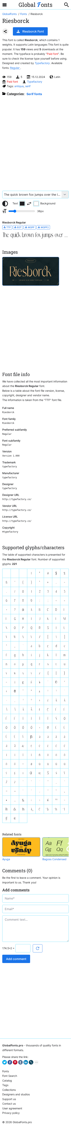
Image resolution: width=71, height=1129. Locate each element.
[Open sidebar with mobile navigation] (4, 4)
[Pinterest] (15, 1062)
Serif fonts (34, 94)
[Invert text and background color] (29, 203)
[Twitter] (4, 1062)
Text (15, 203)
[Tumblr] (20, 1062)
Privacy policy (11, 1112)
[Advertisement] (35, 141)
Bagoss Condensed (54, 859)
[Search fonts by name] (66, 4)
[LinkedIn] (25, 1062)
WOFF (30, 227)
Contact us (9, 1103)
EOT (19, 227)
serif (27, 86)
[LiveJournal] (31, 1062)
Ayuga (6, 859)
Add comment (16, 959)
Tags (5, 1085)
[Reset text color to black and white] (5, 203)
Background (47, 203)
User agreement (12, 1108)
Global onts (35, 4)
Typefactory (42, 63)
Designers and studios (16, 1094)
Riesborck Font (33, 31)
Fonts (5, 1071)
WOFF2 (44, 227)
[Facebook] (10, 1062)
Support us (9, 1099)
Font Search (9, 1075)
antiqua (19, 86)
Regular (15, 67)
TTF (8, 227)
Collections (9, 1089)
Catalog (7, 1080)
